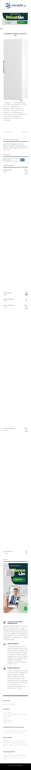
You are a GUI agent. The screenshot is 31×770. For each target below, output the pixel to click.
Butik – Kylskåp (7, 712)
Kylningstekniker (7, 716)
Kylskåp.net (20, 765)
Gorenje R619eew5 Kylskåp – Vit (15, 34)
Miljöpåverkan (6, 722)
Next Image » (24, 132)
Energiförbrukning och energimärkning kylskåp (14, 714)
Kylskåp (5, 718)
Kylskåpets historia (8, 720)
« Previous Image (7, 132)
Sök (22, 160)
